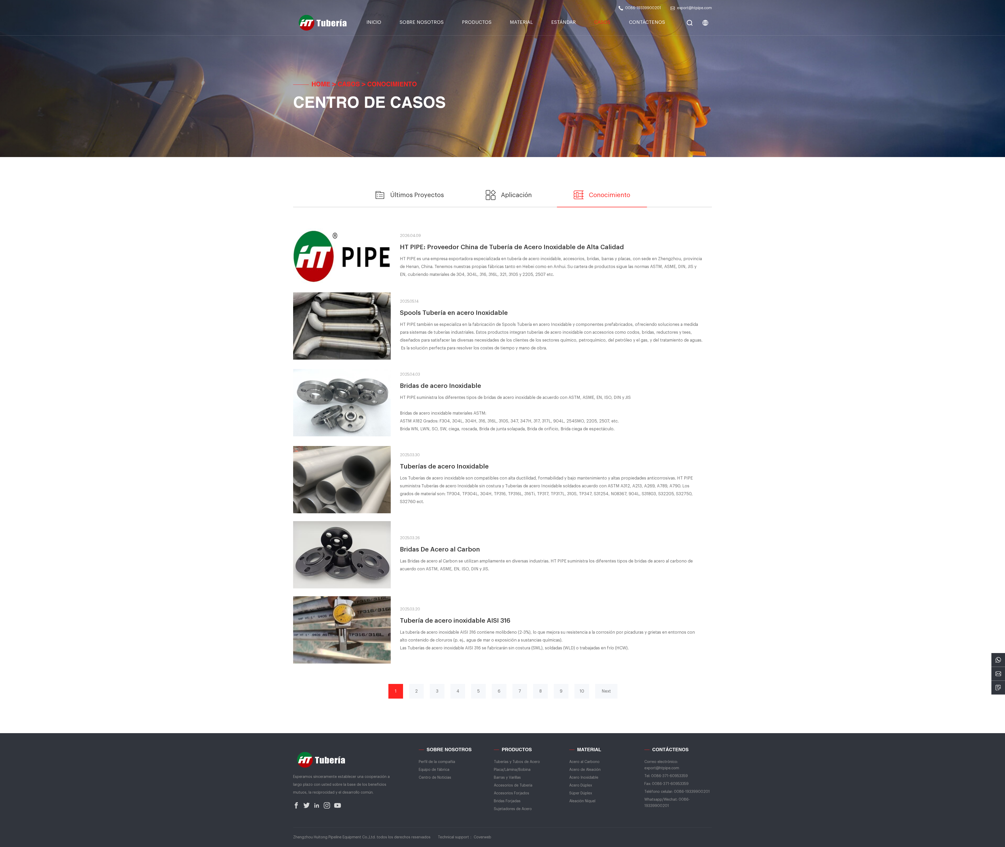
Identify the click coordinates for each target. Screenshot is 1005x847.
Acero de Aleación (585, 770)
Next (606, 691)
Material (521, 22)
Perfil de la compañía (437, 762)
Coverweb (482, 837)
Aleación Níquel (582, 801)
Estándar (563, 22)
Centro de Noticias (435, 777)
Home (320, 85)
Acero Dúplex (580, 785)
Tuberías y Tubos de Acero (517, 762)
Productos (477, 22)
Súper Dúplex (580, 793)
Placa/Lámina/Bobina (512, 770)
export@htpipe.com (694, 8)
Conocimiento (392, 85)
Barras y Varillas (507, 777)
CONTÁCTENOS (647, 22)
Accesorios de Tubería (513, 785)
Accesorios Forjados (511, 793)
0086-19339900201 (643, 8)
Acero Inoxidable (583, 777)
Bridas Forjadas (507, 801)
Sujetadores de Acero (513, 809)
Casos (602, 22)
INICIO (373, 22)
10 (582, 691)
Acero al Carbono (584, 762)
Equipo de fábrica (434, 770)
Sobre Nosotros (422, 22)
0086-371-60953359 (669, 776)
